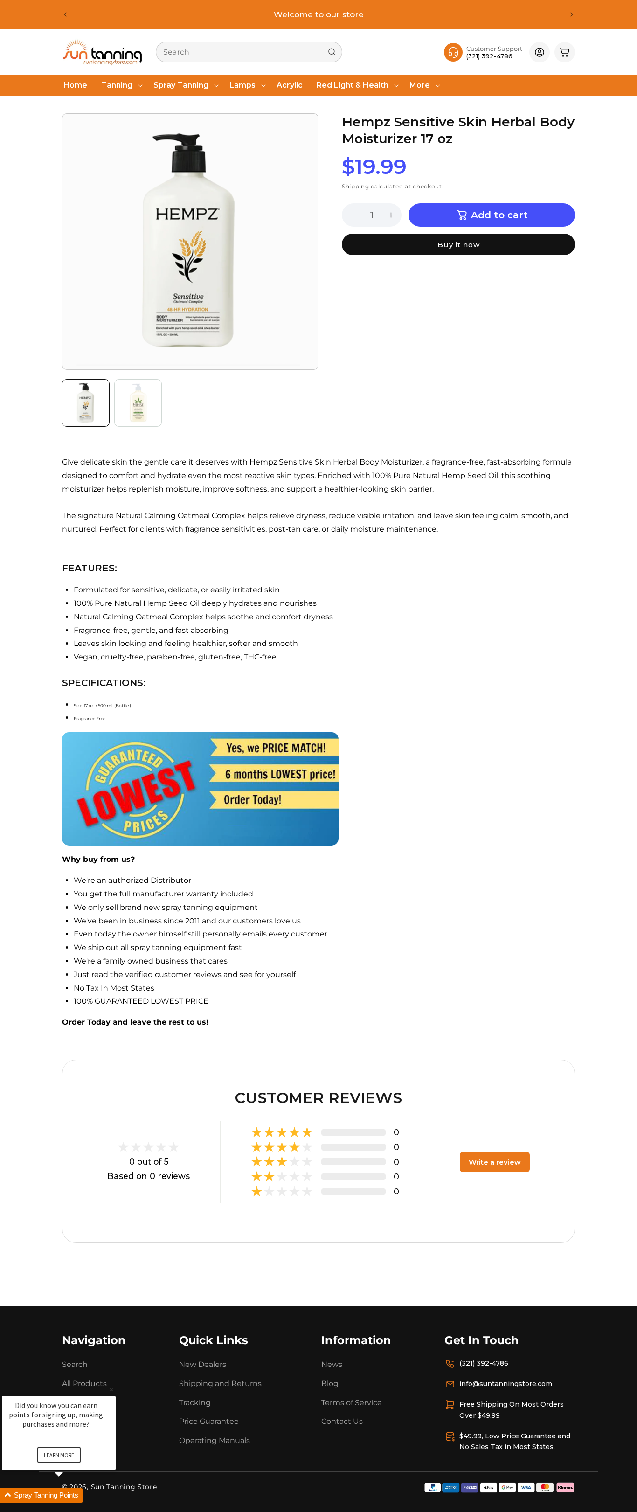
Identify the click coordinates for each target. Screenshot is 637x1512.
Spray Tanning (180, 85)
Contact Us (342, 1421)
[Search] (332, 52)
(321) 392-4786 (483, 1363)
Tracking (195, 1402)
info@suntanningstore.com (505, 1384)
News (331, 1364)
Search (75, 1364)
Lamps (242, 85)
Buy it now (458, 244)
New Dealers (202, 1364)
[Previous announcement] (65, 14)
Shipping (355, 186)
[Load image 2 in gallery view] (138, 403)
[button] (120, 85)
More (419, 85)
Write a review (495, 1162)
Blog (330, 1383)
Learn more (59, 1454)
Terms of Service (351, 1402)
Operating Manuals (214, 1440)
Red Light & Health (352, 85)
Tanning (116, 85)
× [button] (111, 1389)
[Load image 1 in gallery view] (86, 403)
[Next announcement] (571, 14)
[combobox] (249, 52)
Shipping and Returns (220, 1383)
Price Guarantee (209, 1421)
